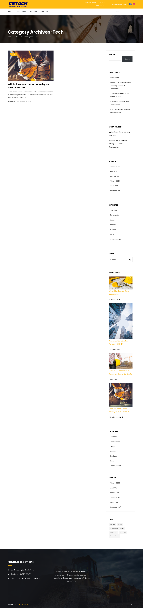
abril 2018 (113, 171)
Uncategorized (115, 239)
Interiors (113, 225)
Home (10, 37)
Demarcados (23, 604)
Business (113, 210)
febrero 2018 (115, 181)
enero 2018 (114, 186)
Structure (123, 532)
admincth (11, 101)
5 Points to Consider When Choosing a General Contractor (120, 85)
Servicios (33, 11)
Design (112, 220)
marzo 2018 (114, 176)
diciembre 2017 (115, 191)
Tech (13, 54)
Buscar (112, 54)
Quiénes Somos (21, 11)
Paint (122, 528)
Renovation (113, 532)
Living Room (114, 528)
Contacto (44, 11)
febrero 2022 (115, 167)
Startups (113, 230)
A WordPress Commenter (118, 132)
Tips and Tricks (114, 536)
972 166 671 (100, 5)
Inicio (10, 11)
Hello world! (114, 78)
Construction (115, 215)
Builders (112, 524)
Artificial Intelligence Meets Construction (118, 144)
